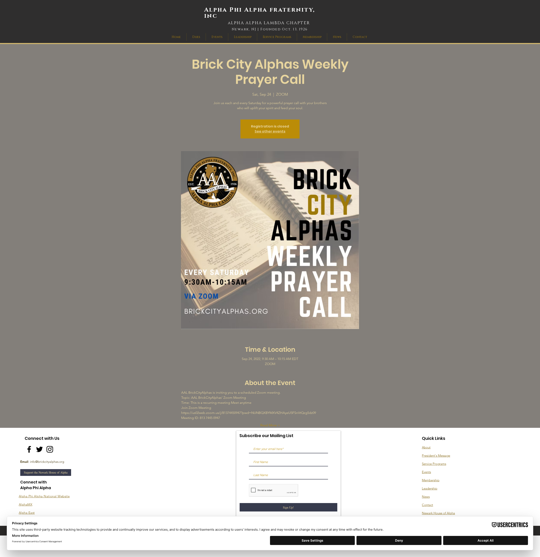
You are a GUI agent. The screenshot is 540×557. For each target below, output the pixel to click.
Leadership (429, 488)
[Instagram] (49, 449)
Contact (427, 505)
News (426, 497)
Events (426, 472)
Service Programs (434, 464)
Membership (430, 480)
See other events (270, 131)
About (426, 447)
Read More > (270, 425)
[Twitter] (39, 449)
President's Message (436, 456)
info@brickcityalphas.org (47, 462)
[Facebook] (29, 449)
